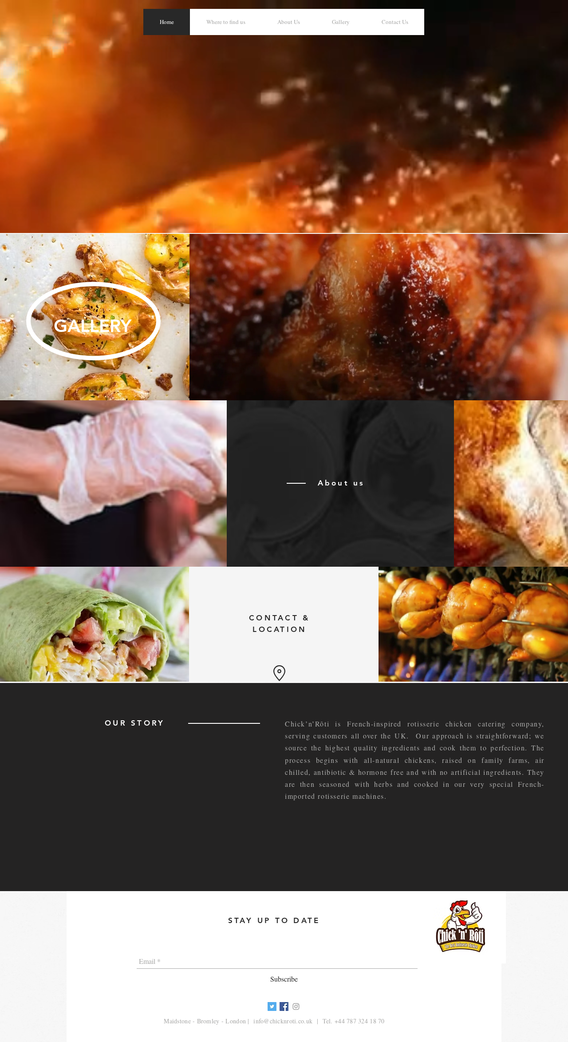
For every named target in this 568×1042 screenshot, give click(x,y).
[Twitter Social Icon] (272, 1006)
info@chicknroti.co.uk (282, 1021)
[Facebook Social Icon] (284, 1006)
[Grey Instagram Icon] (296, 1006)
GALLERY (92, 325)
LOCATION (279, 629)
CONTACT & (279, 617)
